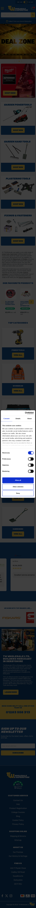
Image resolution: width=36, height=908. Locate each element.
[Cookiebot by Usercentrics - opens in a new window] (25, 413)
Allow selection (18, 487)
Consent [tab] (7, 418)
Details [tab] (18, 418)
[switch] (31, 459)
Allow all (18, 480)
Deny (18, 493)
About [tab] (29, 418)
